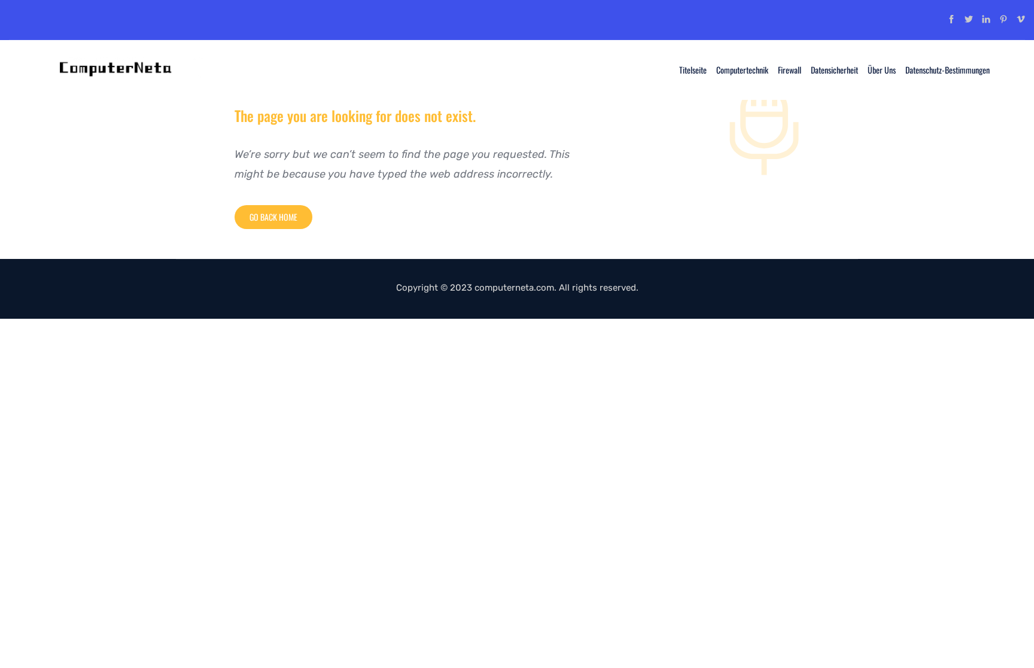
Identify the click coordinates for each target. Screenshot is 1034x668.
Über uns (882, 69)
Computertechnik (742, 69)
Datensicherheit (834, 69)
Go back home (273, 217)
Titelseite (693, 69)
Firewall (789, 69)
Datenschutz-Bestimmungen (947, 69)
